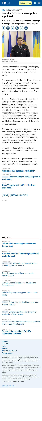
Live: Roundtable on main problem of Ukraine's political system (21, 322)
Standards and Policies (9, 351)
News (9, 9)
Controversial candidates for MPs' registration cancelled (16, 332)
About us (5, 341)
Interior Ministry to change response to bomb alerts (21, 178)
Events (4, 346)
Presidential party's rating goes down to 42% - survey (20, 293)
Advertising (5, 344)
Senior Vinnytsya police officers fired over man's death (19, 186)
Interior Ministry (18, 195)
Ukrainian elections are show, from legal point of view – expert (19, 313)
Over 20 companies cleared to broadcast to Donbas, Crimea (19, 283)
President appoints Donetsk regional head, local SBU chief (20, 254)
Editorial (4, 348)
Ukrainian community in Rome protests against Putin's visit (19, 264)
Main (3, 9)
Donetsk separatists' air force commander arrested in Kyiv (18, 274)
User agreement (7, 353)
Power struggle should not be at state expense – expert (20, 303)
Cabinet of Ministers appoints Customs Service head (19, 244)
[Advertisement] (21, 218)
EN (35, 3)
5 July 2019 (15, 9)
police (5, 195)
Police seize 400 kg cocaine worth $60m (18, 170)
